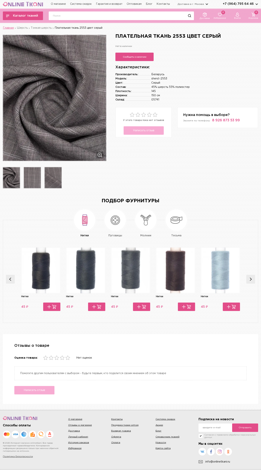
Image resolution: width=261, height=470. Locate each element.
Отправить (245, 428)
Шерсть (22, 28)
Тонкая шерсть (41, 28)
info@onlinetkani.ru (217, 462)
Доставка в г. (191, 4)
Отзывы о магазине (80, 425)
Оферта (116, 437)
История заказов (78, 442)
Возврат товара (121, 431)
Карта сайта (163, 448)
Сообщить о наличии (134, 56)
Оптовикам (134, 4)
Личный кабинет (78, 437)
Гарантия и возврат (109, 4)
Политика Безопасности (18, 456)
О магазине (58, 4)
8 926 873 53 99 (226, 120)
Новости (161, 442)
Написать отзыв (143, 130)
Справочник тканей (167, 437)
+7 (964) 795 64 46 (238, 3)
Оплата (115, 442)
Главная (8, 28)
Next (250, 279)
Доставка (74, 431)
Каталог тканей (25, 15)
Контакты (163, 4)
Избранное (75, 448)
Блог (149, 4)
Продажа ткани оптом (125, 425)
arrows (256, 4)
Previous (10, 279)
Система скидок (81, 4)
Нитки (24, 296)
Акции (159, 425)
